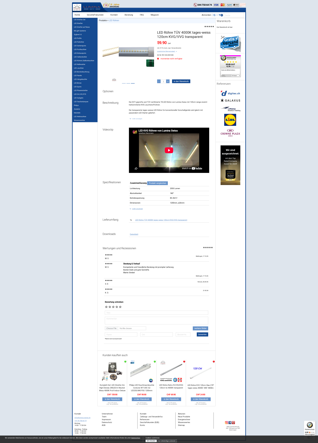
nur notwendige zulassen (167, 441)
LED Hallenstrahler (80, 57)
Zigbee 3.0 (78, 34)
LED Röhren (114, 20)
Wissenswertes (79, 120)
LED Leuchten (79, 68)
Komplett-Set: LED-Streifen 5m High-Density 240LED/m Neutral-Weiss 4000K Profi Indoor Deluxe (112, 388)
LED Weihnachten (80, 116)
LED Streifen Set (79, 20)
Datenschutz (135, 438)
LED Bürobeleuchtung (81, 72)
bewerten (202, 334)
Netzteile (77, 113)
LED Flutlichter (79, 42)
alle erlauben (151, 441)
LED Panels (78, 75)
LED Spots (77, 87)
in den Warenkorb (181, 81)
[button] (167, 51)
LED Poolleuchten (80, 49)
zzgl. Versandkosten (174, 48)
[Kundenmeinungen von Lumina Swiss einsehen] (230, 66)
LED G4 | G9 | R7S (80, 94)
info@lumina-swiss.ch (82, 418)
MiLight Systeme (80, 31)
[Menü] (314, 422)
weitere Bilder (200, 328)
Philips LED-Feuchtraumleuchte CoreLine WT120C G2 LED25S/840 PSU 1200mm (141, 388)
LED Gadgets (78, 98)
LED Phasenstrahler (81, 90)
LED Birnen (77, 83)
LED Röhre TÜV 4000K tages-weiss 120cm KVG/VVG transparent (161, 220)
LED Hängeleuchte (80, 79)
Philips (76, 105)
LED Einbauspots (80, 53)
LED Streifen (78, 23)
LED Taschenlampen (81, 102)
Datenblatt (134, 234)
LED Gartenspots (80, 46)
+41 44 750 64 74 (80, 421)
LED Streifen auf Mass (82, 27)
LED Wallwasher (79, 64)
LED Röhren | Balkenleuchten (84, 61)
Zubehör (77, 109)
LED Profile (77, 38)
